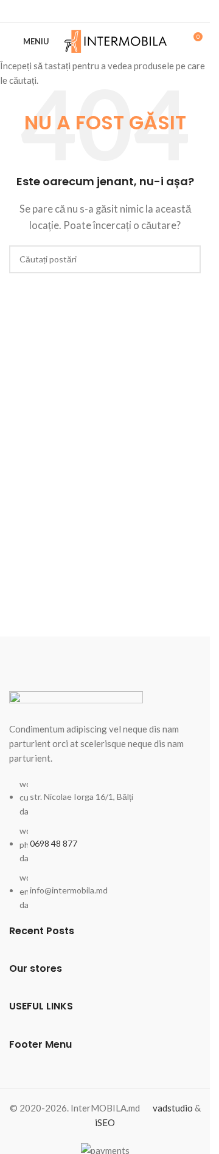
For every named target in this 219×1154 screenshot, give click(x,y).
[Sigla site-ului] (115, 40)
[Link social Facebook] (105, 11)
